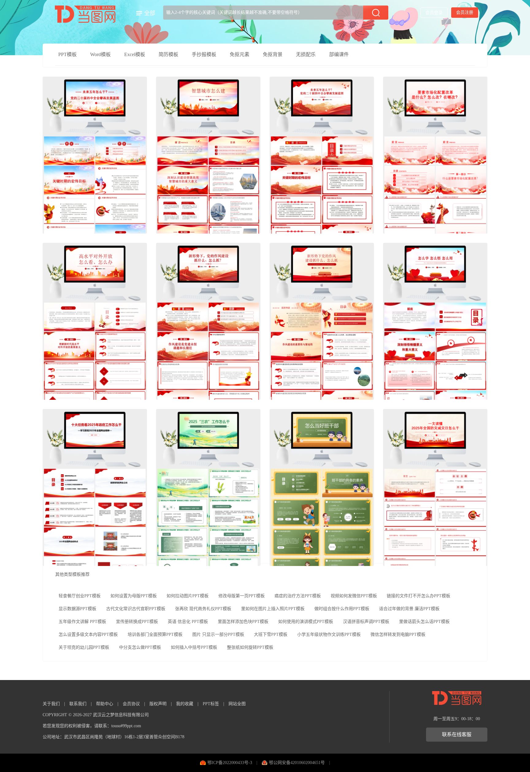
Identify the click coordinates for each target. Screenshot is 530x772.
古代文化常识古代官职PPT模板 (135, 608)
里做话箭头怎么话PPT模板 (424, 621)
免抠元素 (239, 54)
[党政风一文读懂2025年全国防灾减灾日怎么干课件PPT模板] (435, 487)
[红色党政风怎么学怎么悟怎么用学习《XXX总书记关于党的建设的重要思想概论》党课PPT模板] (435, 321)
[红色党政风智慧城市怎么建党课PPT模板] (208, 155)
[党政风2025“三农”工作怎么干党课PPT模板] (208, 487)
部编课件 (339, 54)
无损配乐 (306, 54)
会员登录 (434, 12)
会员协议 (131, 703)
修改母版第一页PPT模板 (241, 596)
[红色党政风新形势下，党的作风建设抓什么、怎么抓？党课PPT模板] (208, 321)
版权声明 (158, 703)
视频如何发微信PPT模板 (354, 596)
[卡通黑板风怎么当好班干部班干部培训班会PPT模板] (322, 487)
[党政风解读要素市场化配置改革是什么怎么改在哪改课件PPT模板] (435, 155)
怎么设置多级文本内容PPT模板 (88, 634)
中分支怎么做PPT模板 (140, 647)
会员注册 (464, 12)
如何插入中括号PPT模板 (194, 647)
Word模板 (100, 54)
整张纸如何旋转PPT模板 (250, 647)
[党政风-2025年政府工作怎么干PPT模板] (95, 487)
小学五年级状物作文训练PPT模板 (329, 634)
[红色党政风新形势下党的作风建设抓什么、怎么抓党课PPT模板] (322, 321)
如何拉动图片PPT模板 (188, 596)
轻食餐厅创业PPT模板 (80, 596)
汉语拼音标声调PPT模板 (366, 621)
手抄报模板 (204, 54)
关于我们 (51, 703)
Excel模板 (134, 54)
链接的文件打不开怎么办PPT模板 (418, 596)
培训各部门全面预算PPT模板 (155, 634)
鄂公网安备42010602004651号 (297, 762)
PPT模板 (67, 54)
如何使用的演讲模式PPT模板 (305, 621)
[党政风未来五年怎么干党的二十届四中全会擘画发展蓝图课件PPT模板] (95, 155)
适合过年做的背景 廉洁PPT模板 (409, 608)
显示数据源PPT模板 (77, 608)
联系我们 (77, 703)
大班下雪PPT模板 (270, 634)
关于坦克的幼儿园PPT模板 (84, 647)
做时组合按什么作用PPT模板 (341, 608)
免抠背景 (272, 54)
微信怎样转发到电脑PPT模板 (398, 634)
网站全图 (237, 703)
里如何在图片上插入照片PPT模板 (273, 608)
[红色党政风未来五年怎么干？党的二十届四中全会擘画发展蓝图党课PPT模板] (322, 155)
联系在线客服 (456, 734)
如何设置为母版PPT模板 (133, 596)
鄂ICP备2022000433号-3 (229, 762)
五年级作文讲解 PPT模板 (82, 621)
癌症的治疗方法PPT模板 (298, 596)
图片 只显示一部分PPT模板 (218, 634)
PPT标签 (211, 703)
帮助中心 (104, 703)
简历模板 (168, 54)
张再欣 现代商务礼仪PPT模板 (203, 608)
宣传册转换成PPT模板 (137, 621)
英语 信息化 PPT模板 (188, 621)
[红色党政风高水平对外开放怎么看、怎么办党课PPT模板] (95, 321)
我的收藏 (184, 703)
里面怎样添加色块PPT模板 (243, 621)
